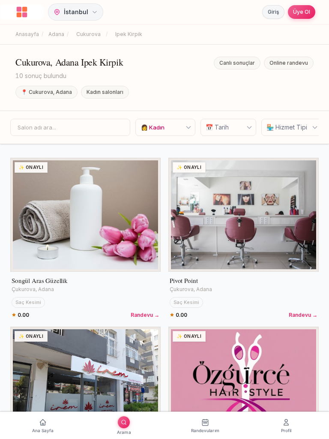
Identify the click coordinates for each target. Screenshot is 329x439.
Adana (56, 34)
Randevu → (145, 315)
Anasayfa (27, 34)
